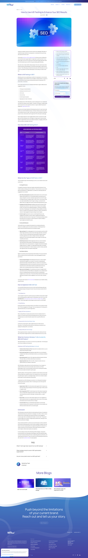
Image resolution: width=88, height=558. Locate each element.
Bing (25, 106)
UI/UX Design (33, 546)
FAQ (57, 67)
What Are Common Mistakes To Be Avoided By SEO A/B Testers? (63, 59)
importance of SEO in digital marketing (28, 57)
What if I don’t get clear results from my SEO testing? (62, 69)
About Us (52, 4)
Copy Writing (33, 549)
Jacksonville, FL (77, 532)
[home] (10, 4)
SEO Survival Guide (31, 279)
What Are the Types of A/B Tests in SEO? (62, 55)
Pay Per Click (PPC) (52, 547)
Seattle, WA (69, 532)
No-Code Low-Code (52, 544)
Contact (69, 539)
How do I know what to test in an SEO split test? (62, 75)
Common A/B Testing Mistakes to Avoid (62, 62)
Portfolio (63, 4)
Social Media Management (35, 547)
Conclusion (58, 64)
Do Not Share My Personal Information (7, 554)
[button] (57, 4)
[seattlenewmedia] (11, 532)
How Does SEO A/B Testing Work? (62, 53)
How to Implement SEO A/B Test (62, 57)
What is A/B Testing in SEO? (61, 51)
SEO (49, 549)
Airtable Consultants (34, 542)
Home (18, 9)
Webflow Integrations (34, 544)
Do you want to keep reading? (62, 65)
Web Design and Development (36, 541)
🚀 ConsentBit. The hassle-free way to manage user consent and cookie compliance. (43, 1)
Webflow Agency (52, 542)
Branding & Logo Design (53, 546)
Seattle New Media (27, 437)
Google (23, 106)
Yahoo (28, 106)
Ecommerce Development (53, 541)
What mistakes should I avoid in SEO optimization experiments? (62, 72)
